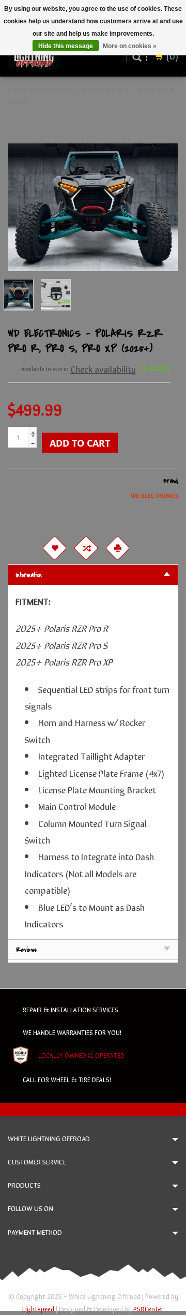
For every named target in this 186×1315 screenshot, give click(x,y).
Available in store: (44, 368)
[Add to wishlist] (54, 548)
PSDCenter (148, 1308)
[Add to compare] (85, 548)
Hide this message (65, 46)
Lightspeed (38, 1308)
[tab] (93, 575)
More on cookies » (130, 46)
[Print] (117, 548)
